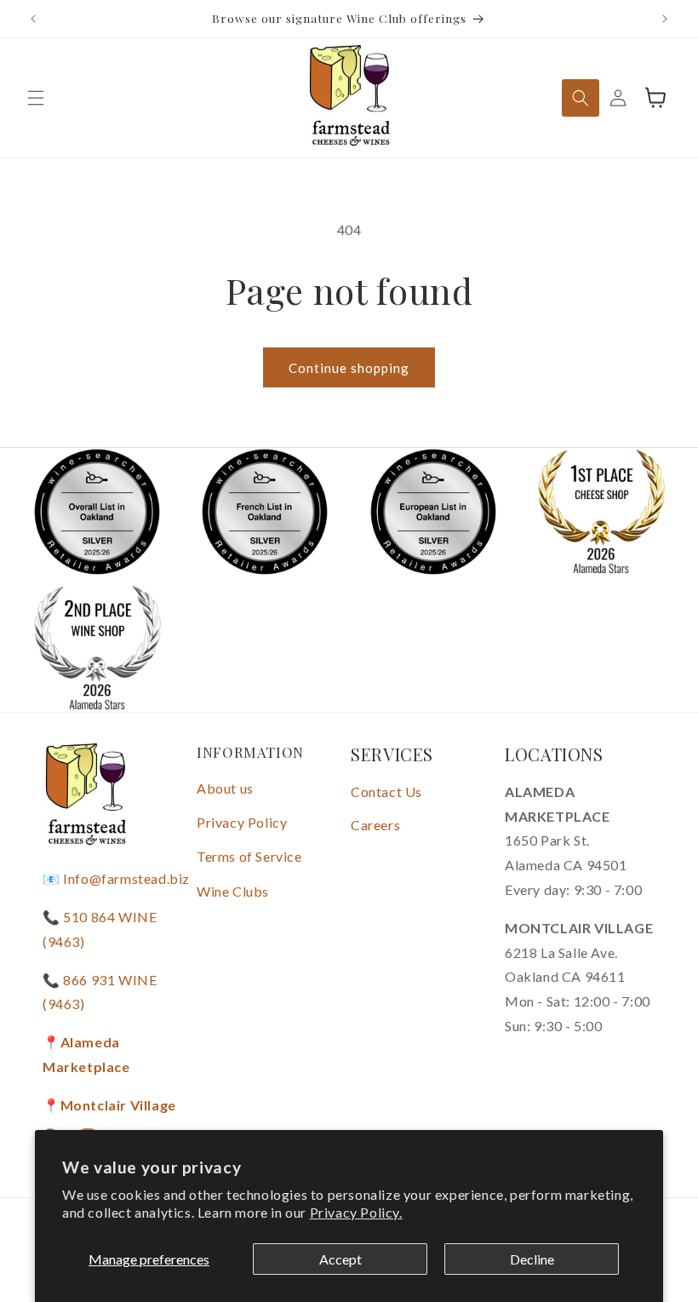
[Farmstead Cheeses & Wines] (349, 98)
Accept (340, 1259)
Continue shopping (349, 368)
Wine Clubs (233, 891)
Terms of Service (249, 856)
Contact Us (386, 791)
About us (225, 788)
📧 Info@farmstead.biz (116, 878)
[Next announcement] (665, 18)
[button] (35, 98)
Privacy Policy (242, 822)
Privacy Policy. (356, 1212)
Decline (532, 1259)
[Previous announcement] (33, 18)
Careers (375, 825)
